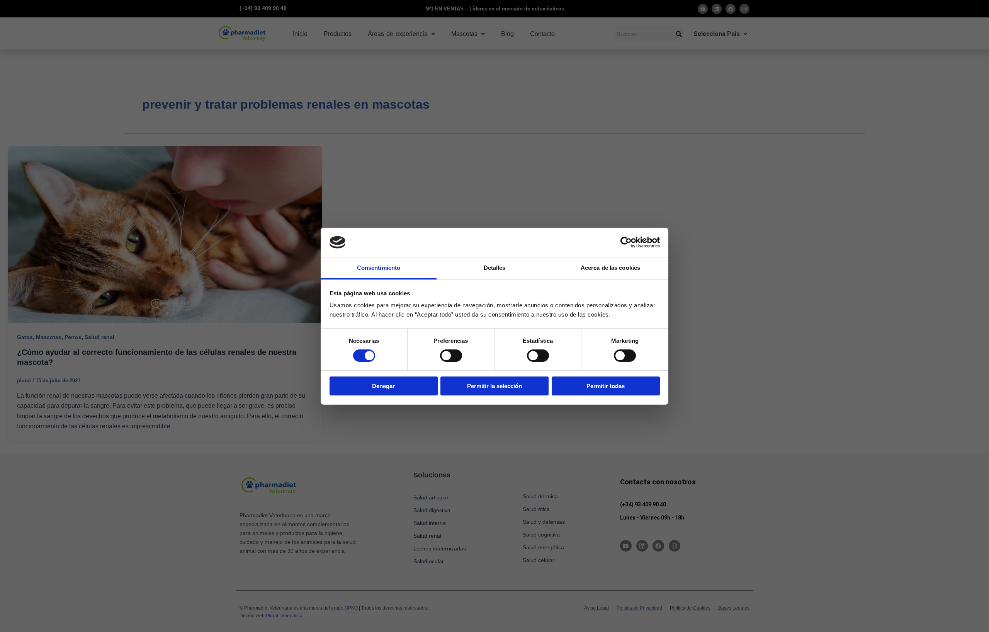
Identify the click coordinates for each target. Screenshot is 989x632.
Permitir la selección (494, 386)
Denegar (383, 386)
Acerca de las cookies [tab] (610, 267)
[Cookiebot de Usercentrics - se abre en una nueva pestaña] (626, 242)
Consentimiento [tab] (378, 267)
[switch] (451, 355)
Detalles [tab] (495, 267)
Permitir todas (605, 386)
